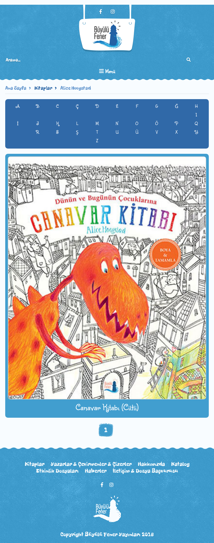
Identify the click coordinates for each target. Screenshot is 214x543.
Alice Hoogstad (75, 88)
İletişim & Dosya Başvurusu (145, 470)
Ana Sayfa (15, 88)
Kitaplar (43, 88)
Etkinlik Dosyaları (57, 470)
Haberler (95, 470)
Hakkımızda (151, 464)
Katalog (180, 464)
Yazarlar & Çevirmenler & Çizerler (91, 464)
